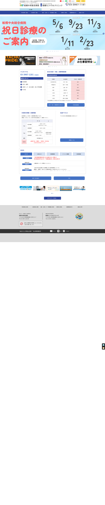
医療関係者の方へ (69, 207)
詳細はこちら (72, 140)
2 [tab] (48, 51)
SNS (69, 178)
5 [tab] (54, 51)
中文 (83, 1)
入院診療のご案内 (35, 207)
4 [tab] (52, 51)
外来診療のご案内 (25, 207)
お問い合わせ (74, 9)
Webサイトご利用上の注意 (25, 231)
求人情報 (30, 9)
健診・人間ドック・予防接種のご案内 (47, 207)
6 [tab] (56, 51)
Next (103, 33)
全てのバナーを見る (52, 198)
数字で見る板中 (35, 178)
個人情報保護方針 (37, 231)
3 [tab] (50, 51)
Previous (1, 33)
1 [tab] (47, 51)
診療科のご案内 (59, 207)
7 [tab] (58, 51)
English (78, 1)
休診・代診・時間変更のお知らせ (56, 105)
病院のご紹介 (80, 207)
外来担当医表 (76, 105)
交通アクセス (52, 9)
